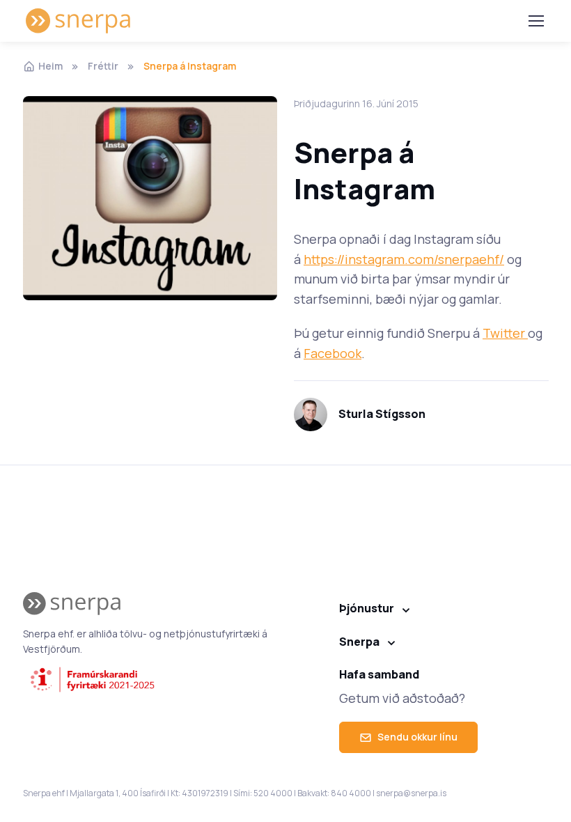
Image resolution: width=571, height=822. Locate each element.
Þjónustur (366, 608)
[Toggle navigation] (535, 20)
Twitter (505, 333)
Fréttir (103, 65)
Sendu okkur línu (417, 736)
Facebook (332, 353)
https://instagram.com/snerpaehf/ (404, 259)
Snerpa (359, 641)
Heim (50, 65)
